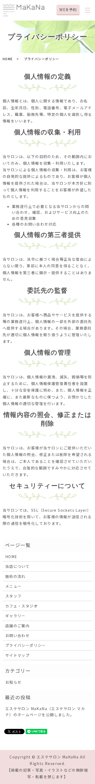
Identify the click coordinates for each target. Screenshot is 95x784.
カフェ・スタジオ (21, 606)
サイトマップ (17, 655)
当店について (17, 566)
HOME (8, 58)
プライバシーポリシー (25, 645)
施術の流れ (15, 576)
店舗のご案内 (17, 625)
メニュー (13, 586)
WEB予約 (68, 9)
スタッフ (13, 595)
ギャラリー (15, 615)
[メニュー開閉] (87, 10)
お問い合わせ (17, 635)
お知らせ (13, 682)
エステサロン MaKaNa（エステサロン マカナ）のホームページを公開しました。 (45, 711)
